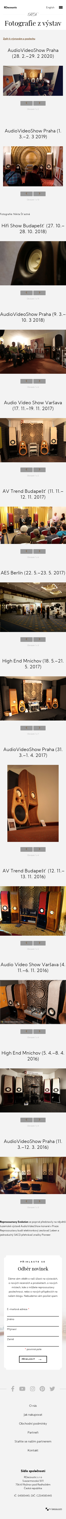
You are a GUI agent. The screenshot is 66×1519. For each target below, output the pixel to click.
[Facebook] (11, 1389)
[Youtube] (22, 1389)
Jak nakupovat (33, 1415)
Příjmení (11, 1329)
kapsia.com (57, 1509)
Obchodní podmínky (33, 1423)
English (50, 7)
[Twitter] (53, 1389)
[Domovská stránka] (33, 11)
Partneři (33, 1432)
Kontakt (33, 1450)
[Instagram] (32, 1389)
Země (10, 1339)
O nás (33, 1406)
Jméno (10, 1319)
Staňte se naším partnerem (33, 1441)
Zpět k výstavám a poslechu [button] (19, 39)
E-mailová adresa (18, 1309)
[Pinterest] (42, 1389)
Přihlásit (32, 1359)
